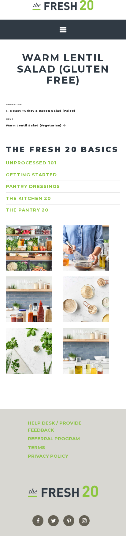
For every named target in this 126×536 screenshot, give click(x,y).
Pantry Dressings (33, 186)
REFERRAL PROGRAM (54, 438)
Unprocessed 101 (31, 163)
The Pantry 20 (27, 210)
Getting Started (31, 175)
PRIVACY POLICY (48, 456)
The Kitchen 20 (28, 198)
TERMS (36, 447)
